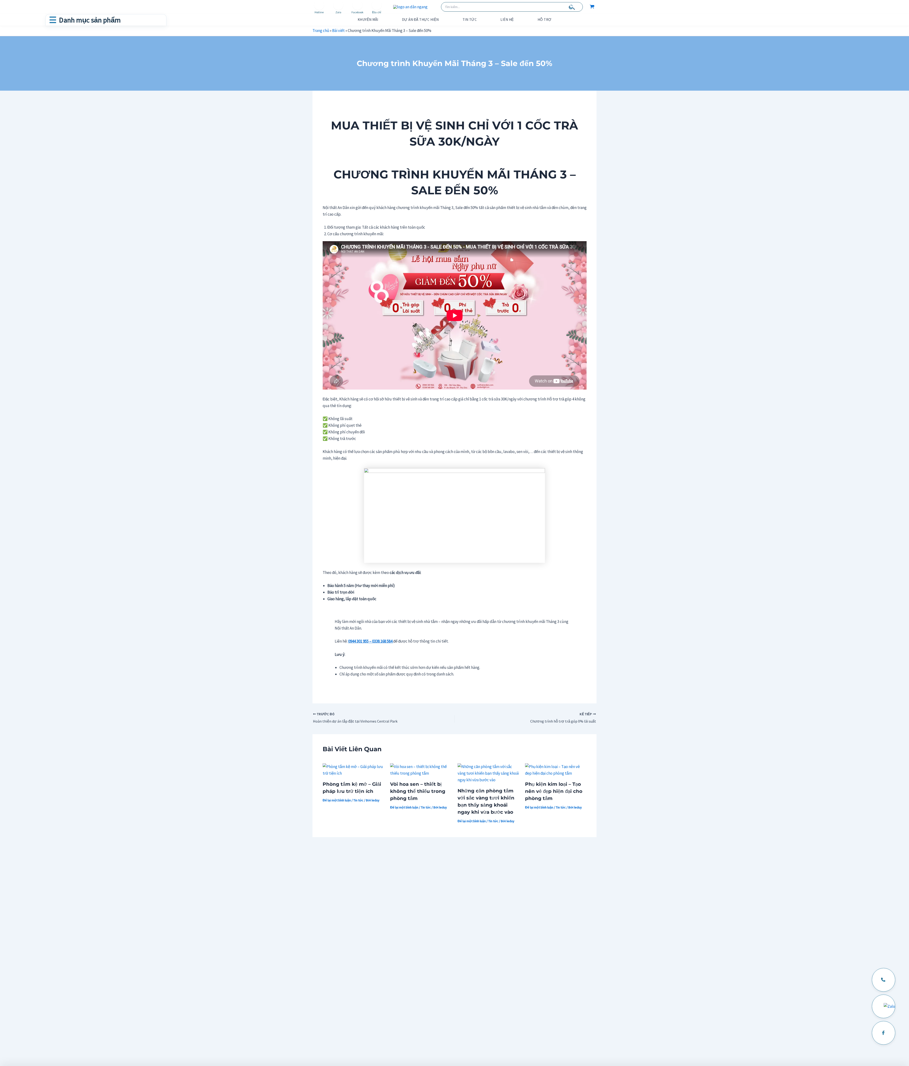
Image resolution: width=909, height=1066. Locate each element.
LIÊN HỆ (507, 19)
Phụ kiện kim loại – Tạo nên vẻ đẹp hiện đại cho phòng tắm (553, 791)
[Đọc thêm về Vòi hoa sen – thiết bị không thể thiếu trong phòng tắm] (421, 769)
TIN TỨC (470, 19)
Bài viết (338, 30)
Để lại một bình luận (337, 800)
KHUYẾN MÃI (368, 19)
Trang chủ (320, 30)
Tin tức (358, 800)
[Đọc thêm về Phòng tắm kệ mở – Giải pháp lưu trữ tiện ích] (353, 769)
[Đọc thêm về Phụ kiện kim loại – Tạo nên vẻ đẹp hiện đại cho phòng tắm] (556, 769)
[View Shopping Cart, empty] (592, 7)
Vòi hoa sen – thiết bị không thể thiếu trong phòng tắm (417, 791)
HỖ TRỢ (545, 19)
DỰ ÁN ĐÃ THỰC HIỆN (420, 19)
